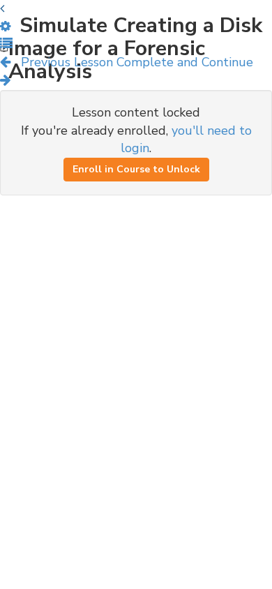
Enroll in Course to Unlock (136, 169)
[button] (6, 44)
